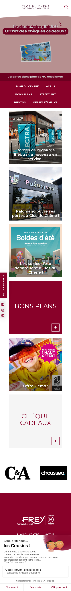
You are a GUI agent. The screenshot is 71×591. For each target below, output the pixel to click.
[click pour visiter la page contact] (2, 315)
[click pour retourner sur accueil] (18, 473)
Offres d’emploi (45, 102)
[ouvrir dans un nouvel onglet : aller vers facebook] (2, 304)
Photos (20, 102)
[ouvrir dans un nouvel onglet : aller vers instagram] (2, 310)
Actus (50, 86)
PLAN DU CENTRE (27, 86)
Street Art (47, 94)
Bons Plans (23, 94)
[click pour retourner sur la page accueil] (35, 7)
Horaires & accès (3, 285)
